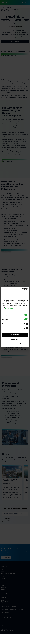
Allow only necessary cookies (15, 343)
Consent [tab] (5, 292)
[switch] (26, 319)
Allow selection (15, 339)
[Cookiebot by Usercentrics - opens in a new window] (22, 289)
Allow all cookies (15, 334)
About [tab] (24, 292)
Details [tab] (15, 292)
